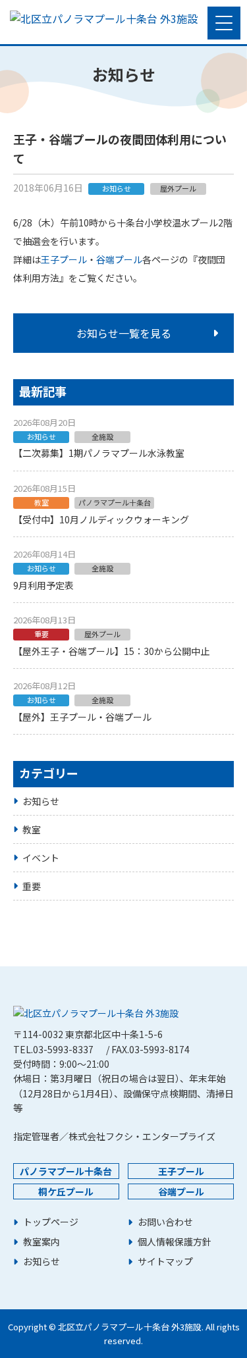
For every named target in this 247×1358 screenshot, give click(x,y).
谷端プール (119, 259)
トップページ (50, 1222)
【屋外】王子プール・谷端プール (82, 716)
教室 (31, 829)
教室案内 (41, 1242)
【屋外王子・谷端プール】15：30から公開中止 (111, 651)
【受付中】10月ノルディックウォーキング (101, 519)
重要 (31, 886)
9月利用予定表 (43, 585)
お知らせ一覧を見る (123, 333)
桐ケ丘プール (66, 1191)
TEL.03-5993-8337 (53, 1049)
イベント (40, 857)
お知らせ (40, 801)
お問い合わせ (165, 1222)
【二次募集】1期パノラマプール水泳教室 (98, 452)
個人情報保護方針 (174, 1242)
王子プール (64, 259)
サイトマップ (165, 1262)
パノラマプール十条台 (66, 1171)
